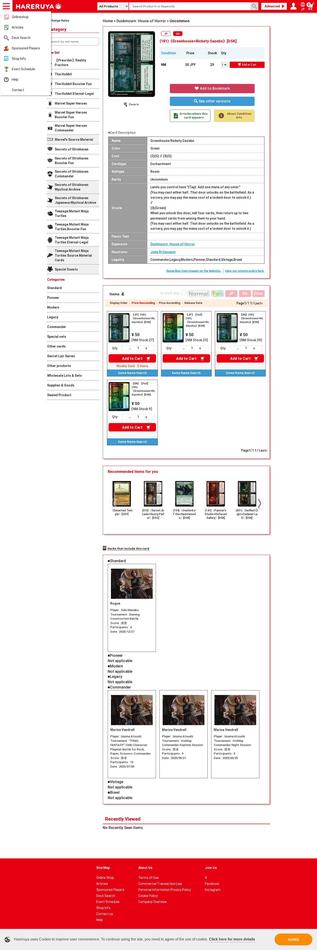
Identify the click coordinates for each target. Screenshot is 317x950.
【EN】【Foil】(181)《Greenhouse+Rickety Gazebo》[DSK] (143, 389)
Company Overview (152, 902)
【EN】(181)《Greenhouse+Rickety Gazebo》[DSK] (251, 318)
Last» (258, 303)
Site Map (103, 868)
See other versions (214, 101)
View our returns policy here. (245, 271)
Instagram (212, 890)
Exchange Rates (58, 20)
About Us (145, 868)
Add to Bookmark (214, 88)
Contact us (104, 914)
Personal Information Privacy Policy (164, 890)
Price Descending (143, 303)
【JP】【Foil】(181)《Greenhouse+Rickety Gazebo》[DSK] (197, 320)
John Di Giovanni (162, 252)
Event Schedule (23, 69)
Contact (18, 90)
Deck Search (21, 38)
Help (15, 79)
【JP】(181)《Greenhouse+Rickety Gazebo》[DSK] (143, 318)
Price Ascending (169, 303)
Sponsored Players (26, 48)
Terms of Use (148, 878)
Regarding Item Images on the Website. (193, 271)
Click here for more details (232, 939)
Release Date (193, 303)
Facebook (212, 884)
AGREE (293, 939)
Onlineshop (20, 17)
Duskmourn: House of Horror (172, 244)
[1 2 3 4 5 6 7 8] (225, 64)
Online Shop (105, 878)
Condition (168, 53)
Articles (17, 27)
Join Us (211, 868)
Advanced (272, 6)
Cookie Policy (148, 896)
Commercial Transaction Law (160, 884)
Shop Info (19, 59)
